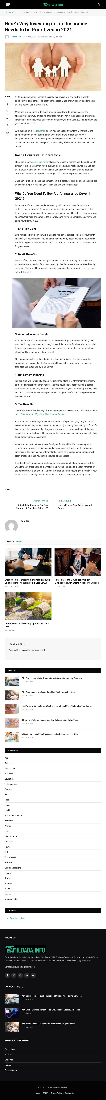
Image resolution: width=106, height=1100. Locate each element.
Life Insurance (11, 836)
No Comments (46, 37)
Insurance (9, 821)
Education (9, 779)
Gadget (8, 805)
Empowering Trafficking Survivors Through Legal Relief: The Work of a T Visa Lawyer (27, 581)
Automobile (10, 763)
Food (7, 800)
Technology (10, 1049)
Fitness (8, 794)
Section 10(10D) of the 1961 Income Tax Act (43, 414)
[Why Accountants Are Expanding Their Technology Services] (12, 695)
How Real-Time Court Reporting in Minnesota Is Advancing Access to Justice (77, 581)
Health (7, 810)
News (7, 847)
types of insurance (39, 162)
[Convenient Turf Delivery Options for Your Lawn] (28, 606)
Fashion (8, 789)
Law (6, 831)
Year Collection (11, 899)
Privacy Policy (56, 1093)
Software (9, 862)
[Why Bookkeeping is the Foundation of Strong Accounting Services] (12, 681)
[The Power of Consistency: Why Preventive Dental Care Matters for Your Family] (12, 709)
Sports (8, 873)
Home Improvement (13, 815)
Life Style (9, 842)
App (6, 758)
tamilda (17, 37)
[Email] (7, 132)
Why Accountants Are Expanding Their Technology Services (48, 692)
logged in (24, 650)
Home (37, 1093)
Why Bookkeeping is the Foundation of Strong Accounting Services (52, 678)
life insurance (38, 131)
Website (8, 883)
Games (8, 894)
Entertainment (11, 784)
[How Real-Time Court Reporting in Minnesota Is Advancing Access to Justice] (78, 562)
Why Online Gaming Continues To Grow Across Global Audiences (51, 1010)
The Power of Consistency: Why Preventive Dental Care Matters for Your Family (57, 706)
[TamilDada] (53, 4)
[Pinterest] (7, 125)
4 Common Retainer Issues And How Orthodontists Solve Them (50, 720)
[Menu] (8, 4)
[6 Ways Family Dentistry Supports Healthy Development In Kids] (12, 737)
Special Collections (13, 868)
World (7, 889)
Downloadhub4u (17, 918)
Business (9, 774)
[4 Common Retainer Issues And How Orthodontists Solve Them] (12, 723)
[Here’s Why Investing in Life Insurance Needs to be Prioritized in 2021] (53, 67)
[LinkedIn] (7, 118)
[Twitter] (7, 111)
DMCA (45, 1093)
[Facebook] (7, 104)
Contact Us (69, 1093)
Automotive (10, 768)
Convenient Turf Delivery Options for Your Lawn (27, 625)
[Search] (98, 4)
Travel (7, 878)
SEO (7, 852)
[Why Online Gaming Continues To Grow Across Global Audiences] (12, 1013)
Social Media (10, 857)
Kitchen (8, 826)
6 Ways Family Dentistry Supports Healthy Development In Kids (50, 734)
